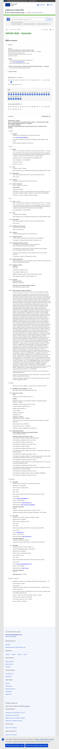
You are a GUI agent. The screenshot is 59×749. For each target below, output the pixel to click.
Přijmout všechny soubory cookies (15, 745)
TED (6, 29)
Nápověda (7, 644)
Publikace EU (8, 694)
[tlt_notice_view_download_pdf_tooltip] (9, 94)
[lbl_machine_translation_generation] (21, 104)
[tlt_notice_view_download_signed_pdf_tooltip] (11, 82)
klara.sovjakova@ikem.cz (18, 61)
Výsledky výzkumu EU (10, 688)
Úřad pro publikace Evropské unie (13, 634)
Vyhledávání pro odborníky (29, 24)
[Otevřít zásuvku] (7, 40)
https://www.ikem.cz (27, 502)
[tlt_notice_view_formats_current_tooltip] (49, 116)
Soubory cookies (9, 664)
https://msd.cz (25, 568)
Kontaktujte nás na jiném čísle (12, 715)
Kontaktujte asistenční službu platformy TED (15, 647)
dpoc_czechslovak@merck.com (24, 564)
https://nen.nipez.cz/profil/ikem (28, 504)
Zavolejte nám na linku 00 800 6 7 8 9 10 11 (15, 712)
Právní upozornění (9, 661)
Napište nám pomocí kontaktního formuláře (15, 718)
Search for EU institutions (11, 727)
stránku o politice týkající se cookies (44, 739)
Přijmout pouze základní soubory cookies (36, 745)
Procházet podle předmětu (42, 24)
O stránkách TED (9, 673)
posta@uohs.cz (20, 532)
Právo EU (7, 683)
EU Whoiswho (8, 691)
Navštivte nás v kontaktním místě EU (13, 720)
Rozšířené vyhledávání (16, 24)
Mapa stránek (8, 676)
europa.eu (27, 706)
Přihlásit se (42, 4)
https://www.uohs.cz (27, 536)
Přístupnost (8, 666)
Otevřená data (8, 686)
